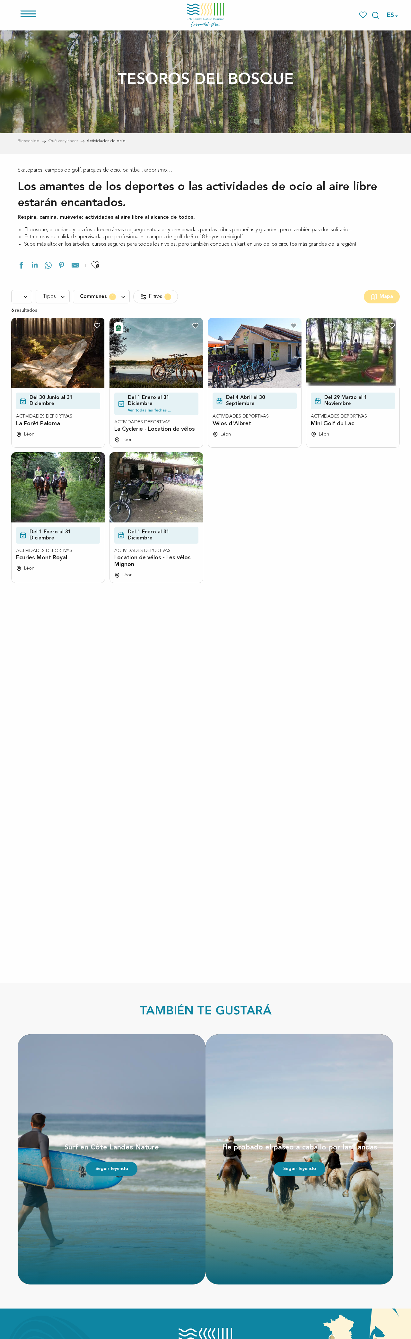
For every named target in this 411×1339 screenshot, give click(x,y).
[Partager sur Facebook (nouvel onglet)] (21, 266)
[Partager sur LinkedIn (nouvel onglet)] (34, 266)
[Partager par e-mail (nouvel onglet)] (75, 266)
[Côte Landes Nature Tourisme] (205, 15)
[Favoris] (363, 15)
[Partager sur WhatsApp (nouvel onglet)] (48, 266)
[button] (376, 15)
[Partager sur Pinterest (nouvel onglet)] (61, 266)
